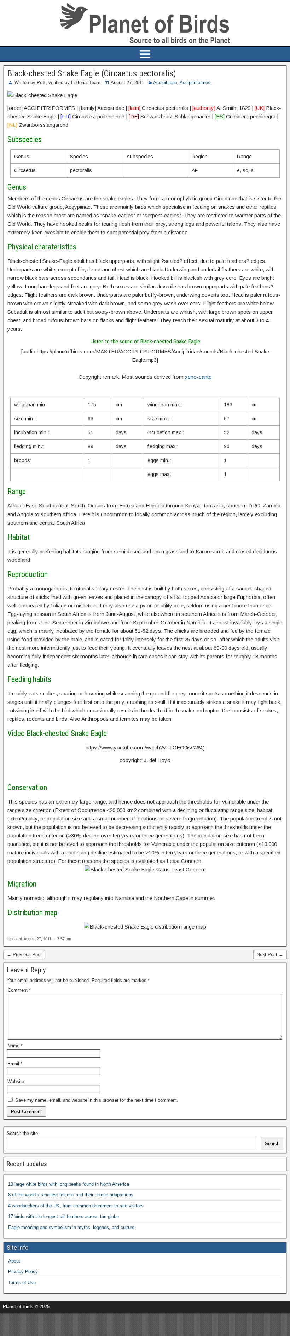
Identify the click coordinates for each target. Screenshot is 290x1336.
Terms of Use (22, 1282)
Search (272, 1143)
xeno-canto (198, 377)
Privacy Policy (23, 1271)
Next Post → (270, 954)
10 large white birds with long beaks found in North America (68, 1184)
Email (14, 1063)
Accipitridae (165, 82)
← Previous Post (24, 954)
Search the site (22, 1133)
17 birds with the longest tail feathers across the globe (63, 1216)
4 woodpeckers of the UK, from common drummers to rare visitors (76, 1205)
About (14, 1261)
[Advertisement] (83, 1323)
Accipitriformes (195, 82)
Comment (19, 990)
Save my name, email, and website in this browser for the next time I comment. (96, 1100)
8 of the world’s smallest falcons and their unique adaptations (70, 1194)
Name (15, 1045)
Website (15, 1081)
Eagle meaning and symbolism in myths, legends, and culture (71, 1227)
